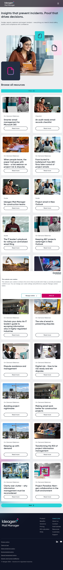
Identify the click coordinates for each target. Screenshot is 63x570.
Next (30, 505)
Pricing (42, 526)
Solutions (43, 524)
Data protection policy (8, 548)
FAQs (41, 532)
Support (55, 534)
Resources (55, 529)
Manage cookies (30, 295)
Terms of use (5, 545)
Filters (30, 91)
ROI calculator (44, 529)
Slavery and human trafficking (10, 558)
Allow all (51, 295)
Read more (15, 128)
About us (55, 521)
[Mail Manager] (9, 3)
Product (42, 518)
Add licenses (56, 526)
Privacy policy (5, 542)
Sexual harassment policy (9, 555)
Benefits (42, 521)
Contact (55, 524)
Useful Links (56, 518)
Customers (55, 532)
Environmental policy (7, 552)
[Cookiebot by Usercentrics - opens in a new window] (54, 273)
